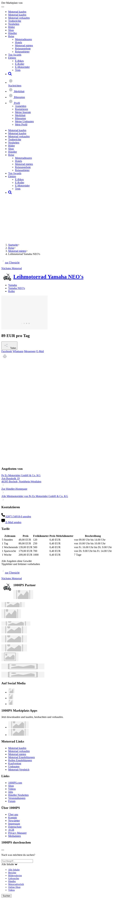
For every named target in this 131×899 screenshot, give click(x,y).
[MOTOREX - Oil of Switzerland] (23, 598)
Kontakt (12, 817)
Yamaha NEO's (16, 288)
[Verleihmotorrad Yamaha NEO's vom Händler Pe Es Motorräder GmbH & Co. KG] (24, 328)
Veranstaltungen (16, 798)
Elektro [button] (12, 57)
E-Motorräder (22, 67)
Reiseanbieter (22, 51)
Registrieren (21, 109)
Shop (11, 30)
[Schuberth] (14, 632)
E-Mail (40, 351)
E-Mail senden (13, 522)
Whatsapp (18, 351)
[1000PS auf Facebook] (10, 698)
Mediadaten (14, 835)
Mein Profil (21, 124)
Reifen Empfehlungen (20, 760)
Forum (11, 801)
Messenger (30, 351)
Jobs (10, 791)
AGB (11, 829)
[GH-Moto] (15, 624)
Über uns (13, 814)
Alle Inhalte (14, 869)
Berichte (12, 872)
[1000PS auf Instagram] (10, 703)
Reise (11, 247)
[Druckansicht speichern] (4, 358)
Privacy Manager (17, 832)
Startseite (13, 244)
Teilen (13, 348)
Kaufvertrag (14, 763)
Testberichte (14, 20)
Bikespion (20, 118)
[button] (10, 74)
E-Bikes (19, 60)
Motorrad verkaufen (19, 17)
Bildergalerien (15, 875)
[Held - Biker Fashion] (11, 617)
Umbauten (13, 766)
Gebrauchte (13, 878)
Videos (12, 788)
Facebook (6, 351)
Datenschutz (14, 826)
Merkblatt (20, 115)
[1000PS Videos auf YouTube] (11, 692)
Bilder (11, 27)
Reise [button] (11, 36)
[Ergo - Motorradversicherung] (22, 668)
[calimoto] (14, 641)
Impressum (14, 823)
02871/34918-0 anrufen (18, 516)
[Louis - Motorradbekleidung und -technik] (9, 660)
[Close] (2, 850)
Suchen (6, 896)
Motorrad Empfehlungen (21, 757)
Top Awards (14, 54)
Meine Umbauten (24, 121)
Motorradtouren (23, 39)
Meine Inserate (23, 112)
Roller (11, 291)
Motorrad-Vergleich (18, 769)
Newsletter (14, 820)
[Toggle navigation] (2, 6)
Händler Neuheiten (18, 795)
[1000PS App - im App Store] (18, 727)
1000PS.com (15, 782)
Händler (12, 33)
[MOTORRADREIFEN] (13, 606)
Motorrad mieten (24, 45)
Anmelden (20, 106)
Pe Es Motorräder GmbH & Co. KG (21, 475)
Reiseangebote (23, 48)
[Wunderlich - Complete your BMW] (22, 676)
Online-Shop (14, 887)
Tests (17, 70)
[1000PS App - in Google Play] (18, 734)
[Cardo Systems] (14, 650)
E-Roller (19, 63)
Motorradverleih (16, 884)
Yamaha (12, 285)
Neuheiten (13, 24)
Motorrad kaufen (17, 11)
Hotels (18, 42)
